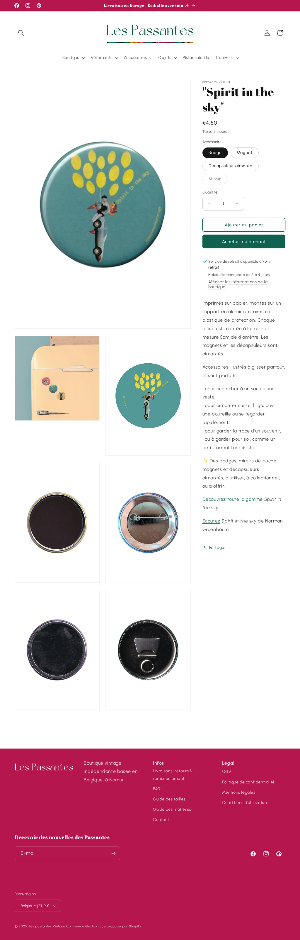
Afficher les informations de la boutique (238, 284)
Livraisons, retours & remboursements (173, 774)
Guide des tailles (169, 799)
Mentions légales (238, 792)
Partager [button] (217, 547)
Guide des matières (172, 809)
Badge (215, 152)
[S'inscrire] (113, 853)
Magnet (245, 152)
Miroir (218, 180)
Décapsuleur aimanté (231, 165)
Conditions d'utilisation (244, 802)
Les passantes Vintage (47, 926)
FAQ (157, 788)
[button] (21, 32)
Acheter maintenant (244, 241)
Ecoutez (211, 521)
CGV (226, 771)
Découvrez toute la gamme (232, 499)
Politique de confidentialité (248, 782)
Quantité (210, 192)
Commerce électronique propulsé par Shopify (103, 926)
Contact (161, 819)
